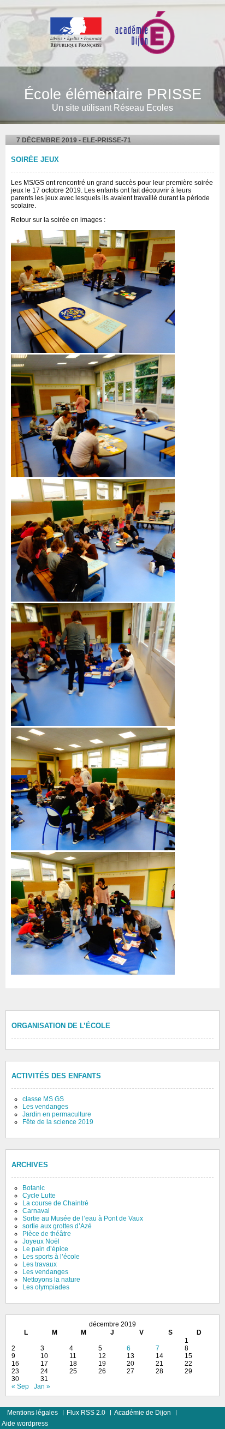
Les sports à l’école (51, 1256)
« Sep (20, 1386)
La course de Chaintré (55, 1203)
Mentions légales (32, 1412)
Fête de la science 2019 (57, 1122)
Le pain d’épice (45, 1249)
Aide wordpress (25, 1423)
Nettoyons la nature (51, 1279)
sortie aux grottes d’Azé (57, 1226)
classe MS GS (43, 1099)
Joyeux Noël (41, 1241)
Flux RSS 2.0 (86, 1412)
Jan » (42, 1386)
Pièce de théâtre (46, 1234)
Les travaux (39, 1264)
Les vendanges (45, 1106)
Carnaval (36, 1211)
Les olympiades (45, 1287)
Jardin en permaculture (56, 1114)
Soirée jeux (35, 160)
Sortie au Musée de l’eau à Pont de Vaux (82, 1218)
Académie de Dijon (142, 1412)
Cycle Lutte (39, 1195)
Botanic (33, 1188)
